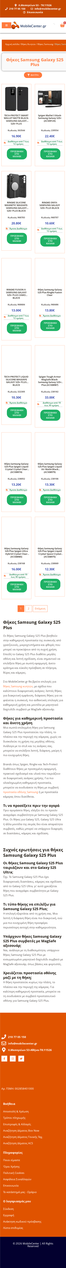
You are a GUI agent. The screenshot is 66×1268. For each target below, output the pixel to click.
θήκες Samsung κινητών (18, 686)
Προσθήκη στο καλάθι (16, 154)
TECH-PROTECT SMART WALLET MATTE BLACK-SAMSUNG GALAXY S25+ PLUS (16, 119)
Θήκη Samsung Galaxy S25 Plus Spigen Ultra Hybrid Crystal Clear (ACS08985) (16, 552)
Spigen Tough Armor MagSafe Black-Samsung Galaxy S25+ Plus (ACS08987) (49, 380)
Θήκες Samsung (45, 44)
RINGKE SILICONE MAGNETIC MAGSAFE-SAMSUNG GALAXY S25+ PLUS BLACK (16, 206)
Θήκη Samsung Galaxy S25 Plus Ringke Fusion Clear (50, 292)
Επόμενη (40, 608)
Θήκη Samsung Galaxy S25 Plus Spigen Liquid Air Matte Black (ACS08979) (50, 468)
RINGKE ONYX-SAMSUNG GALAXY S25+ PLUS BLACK (49, 205)
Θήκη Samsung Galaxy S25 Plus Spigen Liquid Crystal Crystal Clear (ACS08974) (16, 468)
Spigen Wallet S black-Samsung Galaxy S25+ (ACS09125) (50, 118)
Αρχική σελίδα (12, 44)
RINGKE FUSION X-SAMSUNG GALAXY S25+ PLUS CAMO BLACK (16, 293)
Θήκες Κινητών (28, 44)
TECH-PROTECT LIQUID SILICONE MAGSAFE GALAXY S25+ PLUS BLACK (16, 380)
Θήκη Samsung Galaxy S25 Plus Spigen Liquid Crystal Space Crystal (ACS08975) (50, 552)
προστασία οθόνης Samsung (20, 792)
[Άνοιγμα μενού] (6, 25)
